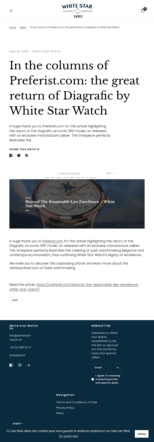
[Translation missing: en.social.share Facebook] (11, 155)
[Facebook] (13, 365)
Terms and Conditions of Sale (76, 402)
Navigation (65, 395)
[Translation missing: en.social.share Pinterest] (27, 155)
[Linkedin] (31, 365)
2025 (15, 300)
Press (60, 413)
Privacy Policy (65, 408)
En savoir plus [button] (68, 436)
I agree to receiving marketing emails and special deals (107, 379)
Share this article (24, 149)
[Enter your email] (117, 367)
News (23, 27)
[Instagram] (22, 365)
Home (12, 27)
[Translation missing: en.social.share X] (19, 155)
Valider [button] (141, 433)
